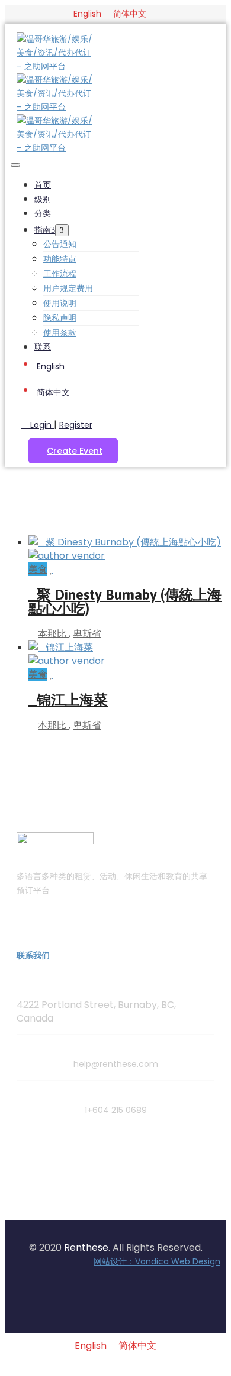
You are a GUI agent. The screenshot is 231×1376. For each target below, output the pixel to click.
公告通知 (59, 244)
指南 (42, 230)
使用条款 (59, 333)
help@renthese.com (115, 1064)
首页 (42, 185)
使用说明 (59, 303)
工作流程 (59, 273)
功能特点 (59, 259)
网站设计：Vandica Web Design (157, 1261)
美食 (37, 569)
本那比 (53, 633)
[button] (73, 450)
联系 (42, 347)
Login (41, 425)
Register (75, 425)
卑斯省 (87, 633)
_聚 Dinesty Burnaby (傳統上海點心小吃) (125, 601)
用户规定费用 (68, 288)
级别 (42, 199)
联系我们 (33, 955)
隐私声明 (59, 318)
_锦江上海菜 (68, 700)
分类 (42, 213)
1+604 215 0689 (116, 1110)
